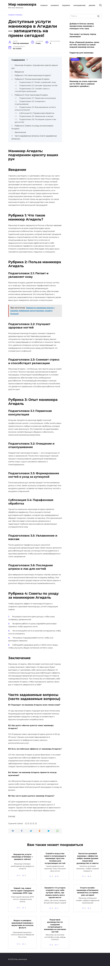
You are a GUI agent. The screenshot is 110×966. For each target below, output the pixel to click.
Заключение (20, 132)
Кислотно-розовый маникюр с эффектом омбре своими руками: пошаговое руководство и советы (88, 858)
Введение (19, 72)
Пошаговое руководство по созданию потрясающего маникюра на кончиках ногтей (55, 926)
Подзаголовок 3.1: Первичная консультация (37, 98)
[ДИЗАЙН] (86, 77)
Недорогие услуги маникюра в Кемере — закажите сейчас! (22, 856)
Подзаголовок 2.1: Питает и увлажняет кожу (37, 82)
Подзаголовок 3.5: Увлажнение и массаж (36, 116)
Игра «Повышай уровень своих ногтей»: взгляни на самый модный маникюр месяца (84, 44)
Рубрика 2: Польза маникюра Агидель (32, 79)
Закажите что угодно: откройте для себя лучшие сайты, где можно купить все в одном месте (55, 893)
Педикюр (66, 5)
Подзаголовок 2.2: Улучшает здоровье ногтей (38, 85)
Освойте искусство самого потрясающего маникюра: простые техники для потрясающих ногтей (55, 858)
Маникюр (55, 5)
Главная (43, 5)
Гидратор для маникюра (81, 53)
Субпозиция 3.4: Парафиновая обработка (36, 113)
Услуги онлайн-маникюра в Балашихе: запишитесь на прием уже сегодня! (88, 891)
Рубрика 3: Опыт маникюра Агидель (31, 95)
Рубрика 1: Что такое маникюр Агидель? (33, 75)
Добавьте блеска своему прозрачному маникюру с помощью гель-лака (82, 26)
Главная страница (15, 15)
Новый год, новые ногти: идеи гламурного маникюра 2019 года (22, 890)
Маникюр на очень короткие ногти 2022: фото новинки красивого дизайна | (83, 83)
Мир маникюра (22, 4)
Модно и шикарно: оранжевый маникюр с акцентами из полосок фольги (22, 924)
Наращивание (79, 5)
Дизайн (92, 5)
